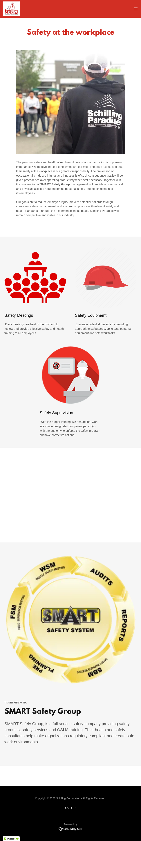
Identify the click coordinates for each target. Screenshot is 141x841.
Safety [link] (70, 807)
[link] (11, 8)
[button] (136, 8)
